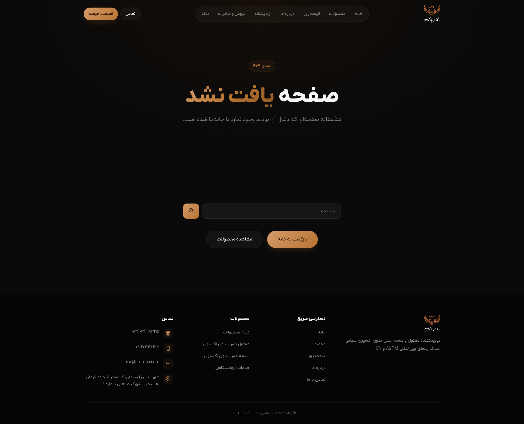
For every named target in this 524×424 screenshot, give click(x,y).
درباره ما (287, 13)
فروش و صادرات (232, 13)
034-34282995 (146, 332)
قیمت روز (312, 13)
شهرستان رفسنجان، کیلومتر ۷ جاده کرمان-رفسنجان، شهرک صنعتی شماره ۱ (122, 380)
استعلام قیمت (101, 13)
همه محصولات (236, 332)
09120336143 (148, 347)
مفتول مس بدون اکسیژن (226, 344)
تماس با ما (316, 380)
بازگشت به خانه (292, 239)
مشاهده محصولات (234, 239)
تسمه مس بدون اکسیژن (227, 356)
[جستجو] (191, 211)
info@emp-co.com (142, 362)
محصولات (337, 13)
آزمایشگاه (263, 13)
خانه (358, 13)
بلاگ (205, 13)
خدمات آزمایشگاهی (232, 368)
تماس (131, 13)
